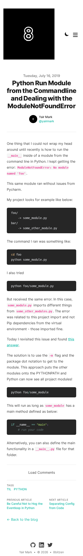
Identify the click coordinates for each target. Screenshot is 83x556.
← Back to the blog (22, 519)
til (9, 489)
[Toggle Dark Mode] (66, 34)
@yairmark (46, 121)
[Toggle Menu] (75, 34)
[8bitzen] (30, 34)
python (20, 489)
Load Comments (41, 472)
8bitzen (58, 552)
